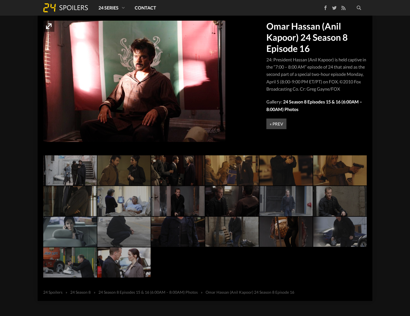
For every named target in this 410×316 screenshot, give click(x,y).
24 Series (108, 7)
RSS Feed (343, 7)
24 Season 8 (80, 292)
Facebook (321, 6)
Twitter (334, 7)
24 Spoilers (65, 8)
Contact (145, 7)
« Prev (276, 123)
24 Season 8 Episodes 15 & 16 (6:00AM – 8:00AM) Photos (148, 292)
